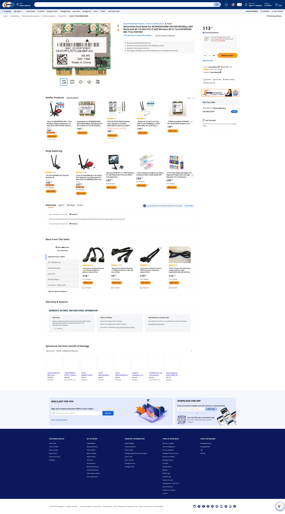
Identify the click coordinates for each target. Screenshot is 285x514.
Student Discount (168, 480)
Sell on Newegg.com (169, 447)
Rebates (165, 470)
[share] (118, 26)
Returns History (91, 453)
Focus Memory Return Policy (125, 327)
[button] (24, 4)
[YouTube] (221, 506)
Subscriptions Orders (93, 473)
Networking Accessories (31, 16)
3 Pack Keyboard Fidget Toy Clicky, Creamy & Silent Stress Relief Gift (149, 174)
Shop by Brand (167, 467)
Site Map (165, 463)
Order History (91, 450)
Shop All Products (72, 98)
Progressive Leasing (169, 490)
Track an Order (53, 447)
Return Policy (53, 453)
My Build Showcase (93, 467)
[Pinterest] (217, 506)
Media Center (129, 450)
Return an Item (53, 450)
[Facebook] (199, 506)
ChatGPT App (167, 477)
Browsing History (92, 447)
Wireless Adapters (49, 16)
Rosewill (202, 453)
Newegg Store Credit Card (171, 483)
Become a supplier (168, 443)
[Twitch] (226, 506)
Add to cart (227, 55)
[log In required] (103, 248)
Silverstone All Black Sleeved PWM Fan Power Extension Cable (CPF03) (150, 270)
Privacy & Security (54, 457)
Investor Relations (130, 447)
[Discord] (230, 506)
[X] (204, 506)
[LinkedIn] (212, 506)
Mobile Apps (166, 473)
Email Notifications (92, 470)
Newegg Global (205, 447)
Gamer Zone (128, 457)
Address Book (91, 457)
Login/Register (91, 443)
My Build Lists (91, 463)
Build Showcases (168, 487)
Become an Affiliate (169, 457)
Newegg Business (205, 443)
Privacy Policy (97, 506)
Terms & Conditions (86, 506)
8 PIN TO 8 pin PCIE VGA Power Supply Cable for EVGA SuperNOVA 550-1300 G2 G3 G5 (180, 270)
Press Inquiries (129, 460)
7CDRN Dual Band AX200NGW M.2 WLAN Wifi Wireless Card (179, 122)
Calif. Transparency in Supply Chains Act (125, 506)
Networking (14, 16)
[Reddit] (118, 29)
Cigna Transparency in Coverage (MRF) (151, 506)
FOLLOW (234, 111)
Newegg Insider (129, 467)
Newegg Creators (168, 460)
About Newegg (129, 443)
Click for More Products (57, 291)
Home (5, 16)
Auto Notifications (92, 477)
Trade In (165, 493)
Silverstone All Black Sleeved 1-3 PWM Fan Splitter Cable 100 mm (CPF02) (122, 270)
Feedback (74, 214)
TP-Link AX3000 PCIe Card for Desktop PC (57, 176)
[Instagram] (208, 506)
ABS (201, 450)
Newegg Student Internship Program (136, 453)
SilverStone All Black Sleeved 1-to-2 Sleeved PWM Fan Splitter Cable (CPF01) (93, 270)
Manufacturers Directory (156, 324)
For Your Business (168, 450)
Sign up (108, 413)
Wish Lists (90, 460)
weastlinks (62, 16)
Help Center (52, 443)
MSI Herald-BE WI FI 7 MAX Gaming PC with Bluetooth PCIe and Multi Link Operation (120, 175)
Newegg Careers (130, 463)
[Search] (217, 4)
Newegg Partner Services (170, 453)
